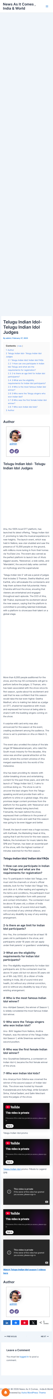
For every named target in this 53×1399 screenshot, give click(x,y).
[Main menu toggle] (47, 6)
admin (13, 443)
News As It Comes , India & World (19, 6)
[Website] (16, 451)
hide (20, 346)
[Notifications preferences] (5, 1392)
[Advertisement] (26, 49)
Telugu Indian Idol (12, 1169)
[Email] (12, 451)
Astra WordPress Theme (33, 1392)
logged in (24, 1356)
